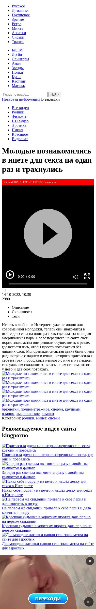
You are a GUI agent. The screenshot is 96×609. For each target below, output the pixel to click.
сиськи (54, 418)
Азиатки (19, 33)
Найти (54, 94)
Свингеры (20, 59)
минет (41, 418)
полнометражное (35, 409)
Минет (17, 28)
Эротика (19, 125)
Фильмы (19, 116)
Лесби (17, 54)
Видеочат (20, 139)
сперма (57, 409)
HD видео (20, 121)
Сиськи (18, 37)
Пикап (17, 130)
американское (28, 414)
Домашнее (20, 10)
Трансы (18, 42)
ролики (28, 418)
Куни (16, 77)
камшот (48, 414)
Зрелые (18, 19)
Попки (17, 72)
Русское (18, 6)
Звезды (18, 68)
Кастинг (19, 81)
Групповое (21, 15)
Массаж (18, 86)
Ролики (18, 112)
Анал (16, 63)
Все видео (20, 108)
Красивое (20, 134)
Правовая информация (21, 99)
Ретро (16, 24)
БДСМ (17, 50)
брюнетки (10, 409)
